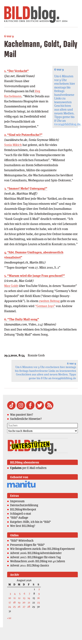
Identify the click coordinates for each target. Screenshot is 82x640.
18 (14, 602)
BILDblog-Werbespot (23, 509)
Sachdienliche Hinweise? (26, 419)
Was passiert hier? (21, 414)
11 (14, 598)
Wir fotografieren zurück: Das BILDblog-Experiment (42, 549)
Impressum (17, 501)
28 (28, 606)
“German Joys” (45, 306)
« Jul (9, 618)
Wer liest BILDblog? (22, 526)
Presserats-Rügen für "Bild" (27, 545)
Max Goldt (11, 286)
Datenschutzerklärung (24, 505)
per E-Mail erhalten (28, 468)
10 (9, 598)
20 (23, 602)
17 (10, 602)
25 (14, 606)
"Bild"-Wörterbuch (21, 540)
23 (38, 602)
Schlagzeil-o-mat (20, 513)
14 (29, 598)
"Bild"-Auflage (19, 517)
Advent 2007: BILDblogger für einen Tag (35, 557)
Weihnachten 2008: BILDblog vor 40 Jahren (37, 561)
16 (38, 598)
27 (24, 606)
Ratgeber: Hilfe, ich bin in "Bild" (30, 522)
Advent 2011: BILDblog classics (29, 565)
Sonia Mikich (13, 145)
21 (29, 602)
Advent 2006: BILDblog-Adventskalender (36, 553)
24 (9, 606)
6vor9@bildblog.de (67, 124)
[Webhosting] (21, 487)
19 (19, 602)
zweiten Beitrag (49, 301)
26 (19, 606)
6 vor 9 (9, 36)
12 (19, 598)
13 (24, 598)
